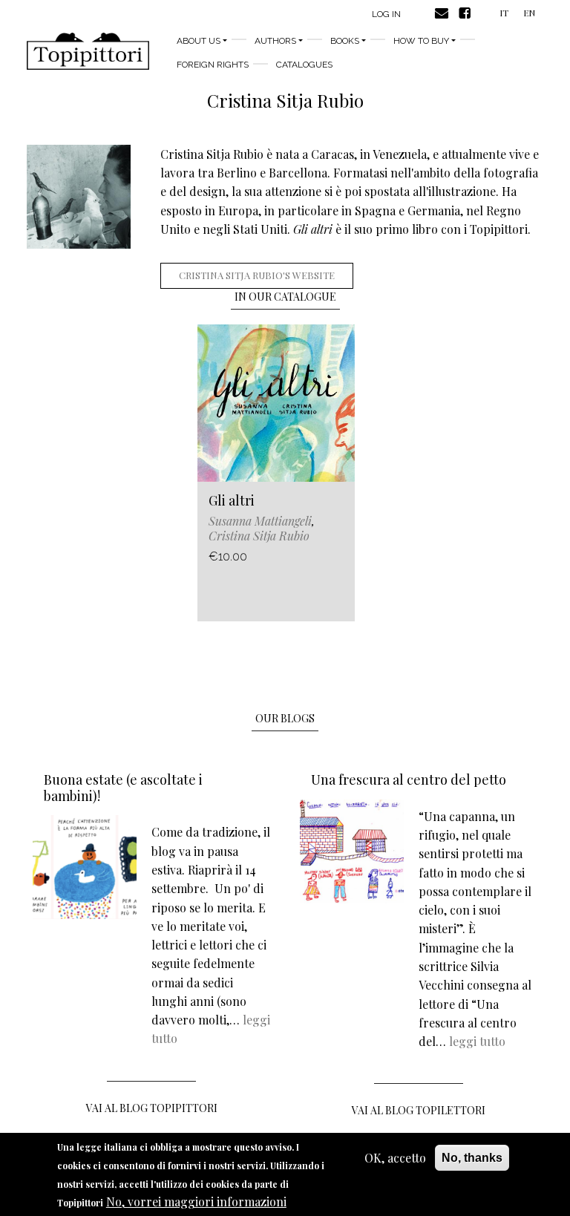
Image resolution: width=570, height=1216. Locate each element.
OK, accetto (395, 1158)
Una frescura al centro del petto (408, 779)
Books (344, 41)
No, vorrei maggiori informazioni (196, 1201)
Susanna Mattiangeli (260, 521)
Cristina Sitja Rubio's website (257, 275)
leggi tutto (477, 1041)
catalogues (304, 64)
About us (198, 41)
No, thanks (472, 1157)
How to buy (421, 41)
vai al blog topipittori (151, 1108)
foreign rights (213, 64)
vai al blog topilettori (418, 1110)
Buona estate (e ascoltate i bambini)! (123, 788)
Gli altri (232, 500)
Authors (275, 41)
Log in (386, 14)
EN (529, 13)
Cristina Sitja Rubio (259, 535)
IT (503, 13)
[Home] (88, 51)
